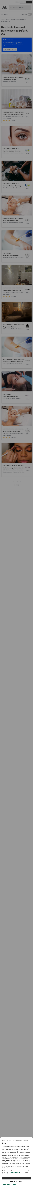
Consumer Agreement (15, 1172)
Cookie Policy (16, 1184)
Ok (17, 1178)
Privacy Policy (7, 1173)
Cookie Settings (16, 1181)
